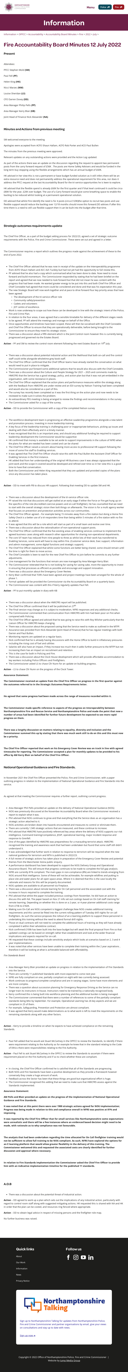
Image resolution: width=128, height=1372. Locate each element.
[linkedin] (90, 1257)
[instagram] (75, 1257)
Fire (81, 34)
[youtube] (83, 1257)
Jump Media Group (70, 1360)
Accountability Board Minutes (61, 34)
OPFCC (22, 34)
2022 (88, 34)
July (95, 34)
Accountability (35, 34)
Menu (91, 7)
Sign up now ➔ (27, 1335)
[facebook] (68, 1257)
